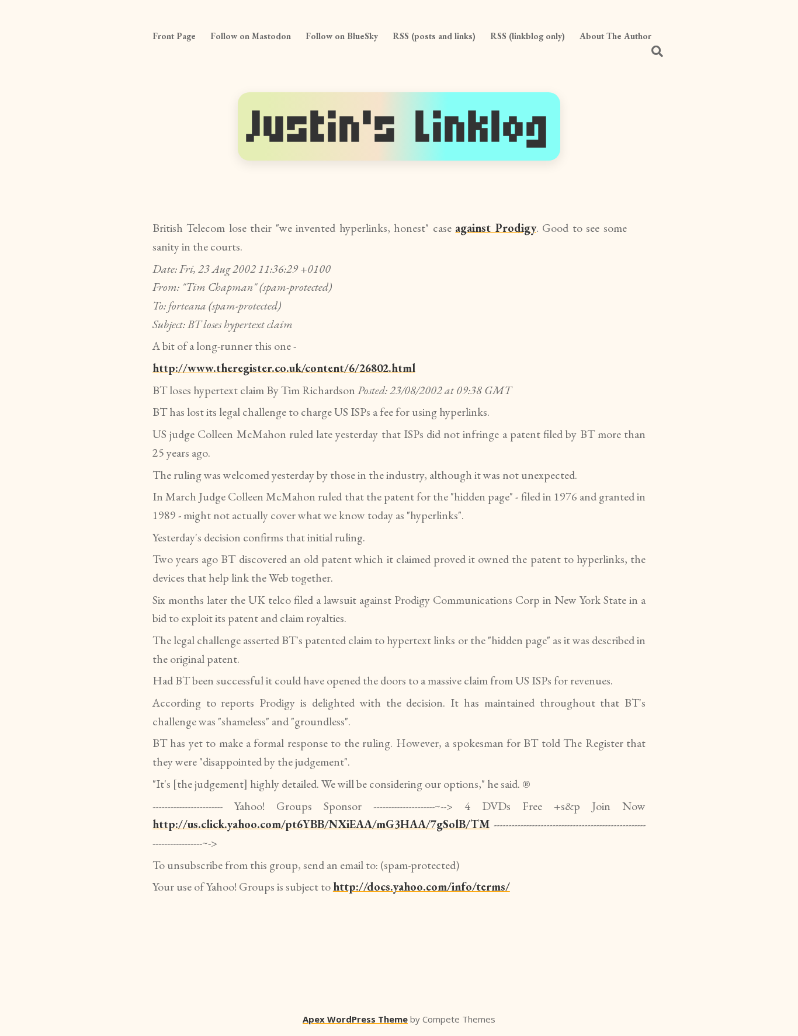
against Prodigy (495, 227)
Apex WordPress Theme (355, 1019)
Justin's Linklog (399, 126)
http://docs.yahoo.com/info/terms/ (421, 886)
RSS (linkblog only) (527, 35)
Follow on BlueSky (342, 35)
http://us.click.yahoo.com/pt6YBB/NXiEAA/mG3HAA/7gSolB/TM (321, 824)
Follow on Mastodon (250, 35)
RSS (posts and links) (434, 35)
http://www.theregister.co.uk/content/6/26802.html (283, 368)
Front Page (174, 35)
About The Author (615, 35)
